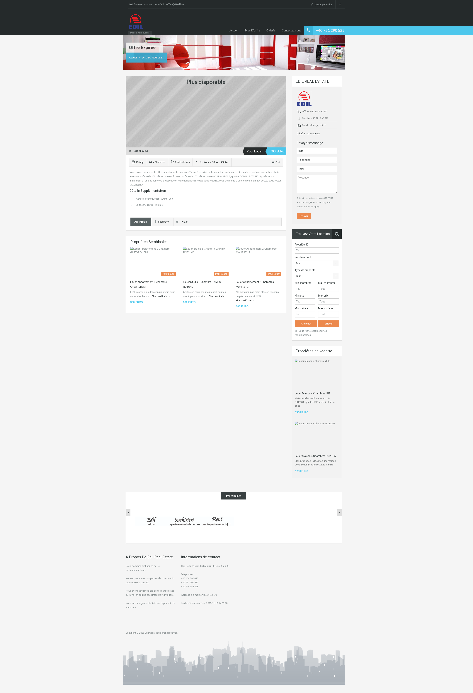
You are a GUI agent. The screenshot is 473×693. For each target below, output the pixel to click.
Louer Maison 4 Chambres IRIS (312, 393)
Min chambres (303, 282)
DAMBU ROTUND (152, 57)
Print (277, 162)
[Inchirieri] (184, 520)
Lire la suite (327, 464)
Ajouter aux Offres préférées (213, 162)
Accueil (233, 30)
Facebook (163, 221)
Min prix (299, 295)
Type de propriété (305, 270)
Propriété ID (301, 244)
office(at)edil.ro (175, 4)
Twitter (184, 221)
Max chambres (327, 282)
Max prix (323, 295)
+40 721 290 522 (330, 30)
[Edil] (151, 520)
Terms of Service (305, 207)
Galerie (270, 30)
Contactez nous (291, 30)
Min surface (302, 308)
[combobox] (317, 263)
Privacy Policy (319, 202)
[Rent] (217, 520)
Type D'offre (252, 30)
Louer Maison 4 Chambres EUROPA (315, 456)
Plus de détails (160, 296)
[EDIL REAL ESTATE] (135, 23)
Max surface (325, 308)
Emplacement (303, 257)
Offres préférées (323, 4)
